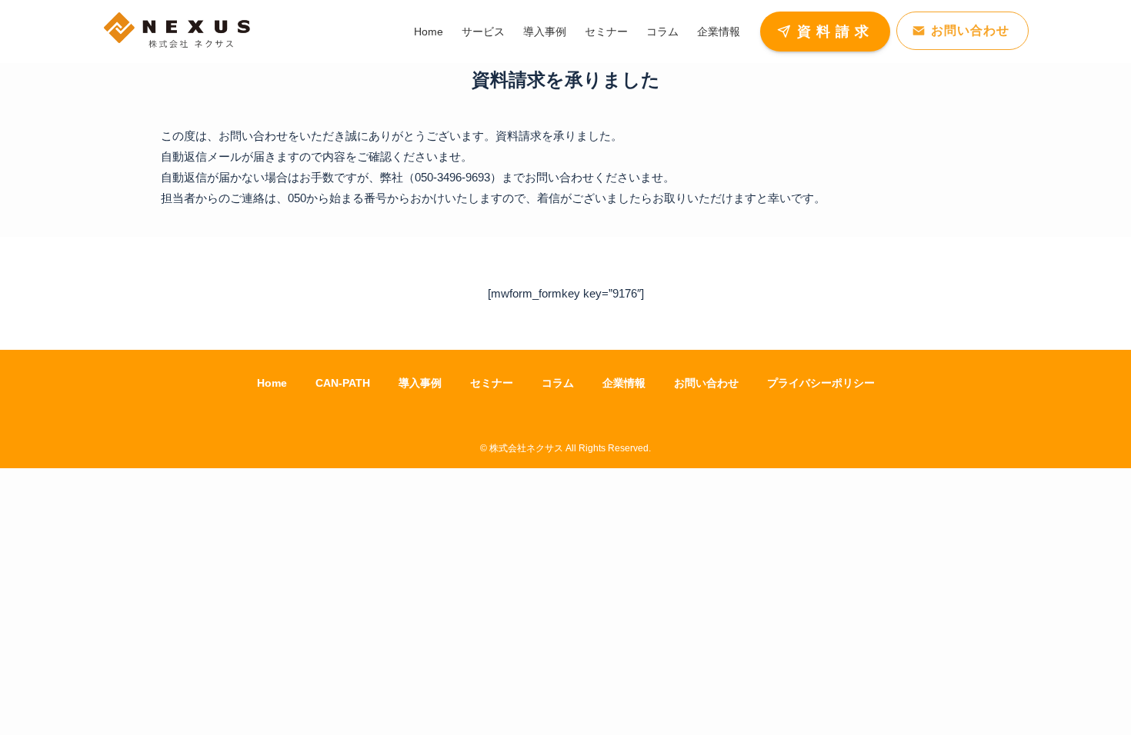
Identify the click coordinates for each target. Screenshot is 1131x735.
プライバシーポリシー (821, 383)
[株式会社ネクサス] (177, 31)
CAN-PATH (342, 383)
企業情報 (624, 383)
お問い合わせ (706, 383)
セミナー (491, 383)
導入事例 (420, 383)
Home (272, 383)
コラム (558, 383)
